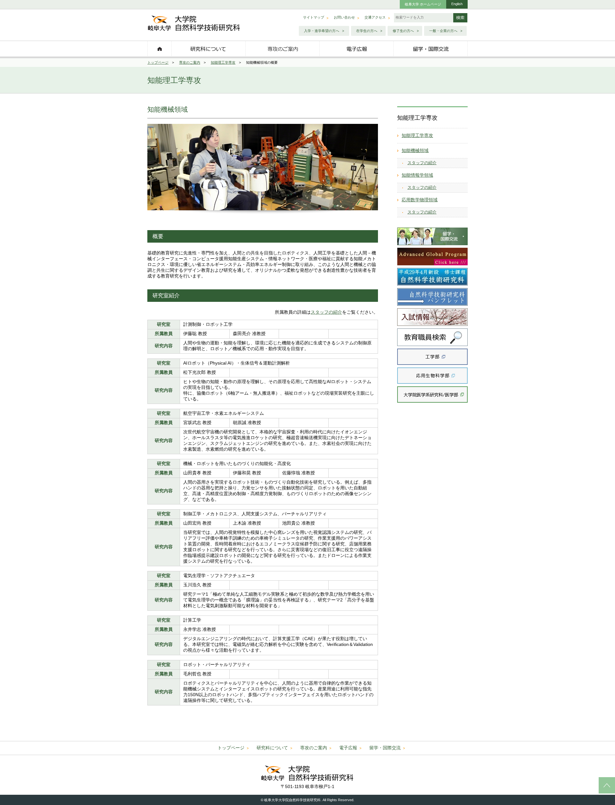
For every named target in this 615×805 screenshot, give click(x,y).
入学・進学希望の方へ (321, 31)
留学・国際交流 (385, 747)
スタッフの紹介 (326, 312)
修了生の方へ (403, 31)
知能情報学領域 (417, 175)
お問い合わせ (344, 17)
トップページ (157, 62)
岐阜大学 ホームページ (423, 4)
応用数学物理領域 (420, 199)
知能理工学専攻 (223, 62)
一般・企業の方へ (443, 31)
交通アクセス (375, 17)
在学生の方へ (366, 31)
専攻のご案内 (189, 62)
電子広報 (348, 747)
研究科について (272, 747)
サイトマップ (313, 17)
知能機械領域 (415, 150)
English (457, 4)
